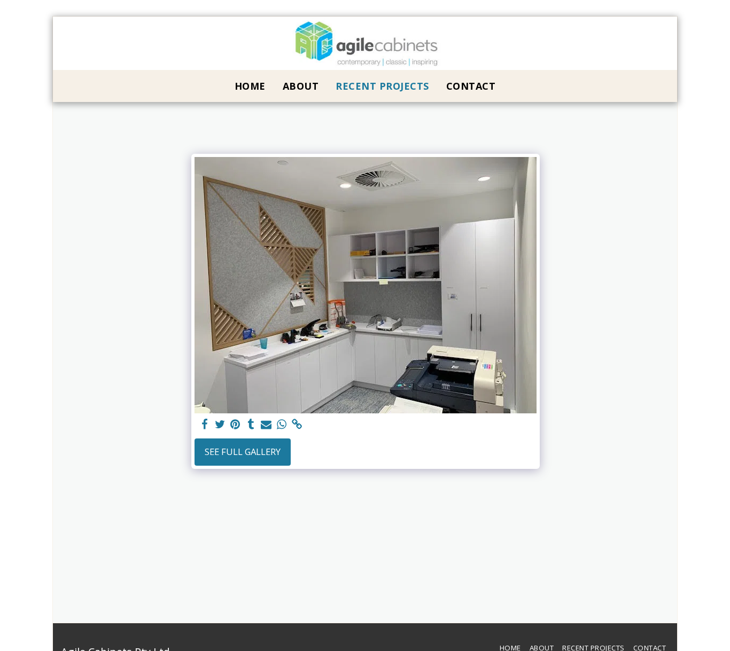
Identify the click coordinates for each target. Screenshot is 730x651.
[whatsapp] (282, 424)
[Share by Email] (266, 424)
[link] (297, 424)
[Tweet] (220, 424)
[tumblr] (251, 424)
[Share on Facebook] (204, 424)
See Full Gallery (243, 451)
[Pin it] (235, 424)
